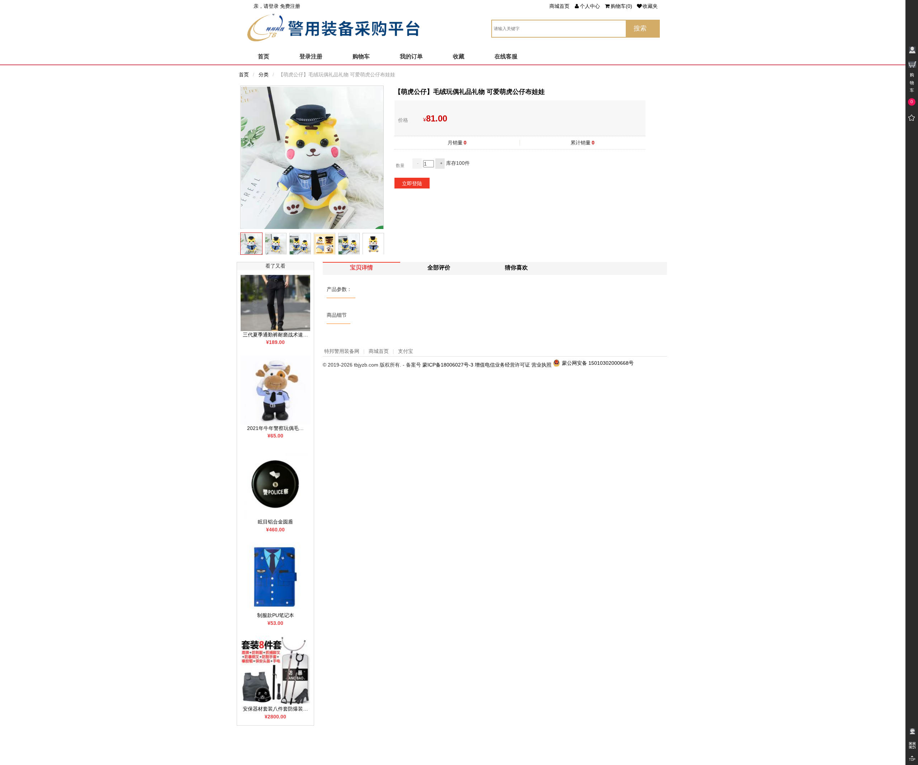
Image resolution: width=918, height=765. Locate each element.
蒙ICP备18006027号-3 (447, 365)
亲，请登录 (266, 6)
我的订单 (411, 56)
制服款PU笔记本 (275, 615)
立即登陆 (412, 183)
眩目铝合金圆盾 (275, 522)
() (621, 6)
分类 (264, 74)
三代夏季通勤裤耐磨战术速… (275, 335)
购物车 (361, 56)
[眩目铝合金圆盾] (275, 483)
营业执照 (541, 365)
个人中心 (590, 6)
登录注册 (310, 56)
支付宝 (405, 351)
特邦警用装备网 (341, 351)
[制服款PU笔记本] (275, 576)
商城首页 (559, 6)
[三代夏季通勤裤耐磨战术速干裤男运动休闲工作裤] (275, 302)
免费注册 (290, 6)
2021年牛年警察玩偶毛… (275, 428)
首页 (263, 56)
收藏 (458, 56)
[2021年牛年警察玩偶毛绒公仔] (275, 389)
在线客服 (506, 56)
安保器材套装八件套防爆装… (275, 709)
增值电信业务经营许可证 (502, 365)
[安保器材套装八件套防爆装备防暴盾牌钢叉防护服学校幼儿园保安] (275, 670)
